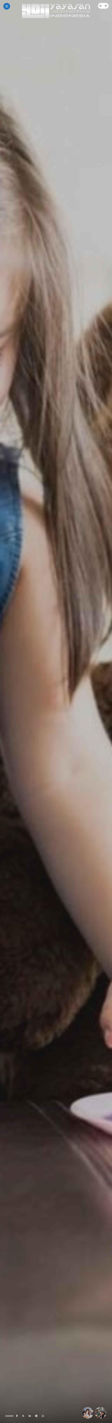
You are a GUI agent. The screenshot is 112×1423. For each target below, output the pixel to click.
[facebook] (17, 1416)
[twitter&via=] (23, 1416)
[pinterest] (36, 1416)
